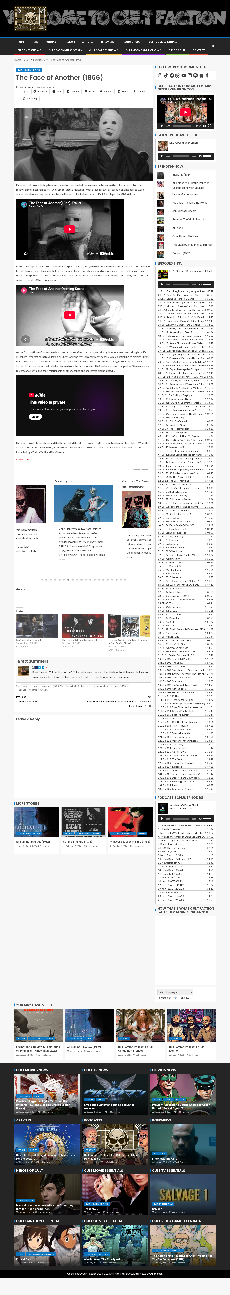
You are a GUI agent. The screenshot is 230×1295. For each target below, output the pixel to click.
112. (181, 703)
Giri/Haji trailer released (28, 639)
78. (169, 577)
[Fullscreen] (209, 126)
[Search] (213, 46)
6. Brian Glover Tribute (170, 844)
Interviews (107, 42)
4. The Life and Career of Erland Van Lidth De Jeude (182, 836)
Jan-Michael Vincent (184, 211)
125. (172, 751)
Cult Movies (35, 1039)
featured (26, 686)
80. (179, 584)
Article (68, 833)
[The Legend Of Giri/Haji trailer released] (83, 626)
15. (181, 343)
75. (169, 566)
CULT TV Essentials (29, 50)
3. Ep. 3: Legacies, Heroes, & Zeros (176, 298)
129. (170, 766)
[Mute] (204, 126)
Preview (38, 1103)
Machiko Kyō (72, 686)
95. (175, 640)
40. (179, 436)
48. (176, 465)
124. (172, 748)
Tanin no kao (101, 686)
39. (172, 432)
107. (177, 684)
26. (182, 384)
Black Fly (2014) (181, 174)
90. (166, 621)
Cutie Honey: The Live (185, 236)
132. (179, 777)
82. (170, 592)
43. (172, 447)
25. (179, 380)
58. (182, 502)
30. (174, 399)
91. (166, 625)
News (35, 42)
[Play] (161, 126)
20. (171, 896)
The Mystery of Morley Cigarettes (192, 244)
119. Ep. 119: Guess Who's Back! (175, 729)
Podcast (52, 42)
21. (171, 899)
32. (182, 406)
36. (173, 421)
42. (182, 443)
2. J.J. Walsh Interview (169, 829)
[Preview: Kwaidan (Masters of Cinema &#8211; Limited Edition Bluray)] (129, 626)
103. (182, 670)
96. (171, 644)
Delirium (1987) (181, 253)
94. (168, 636)
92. (182, 629)
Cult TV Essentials (163, 1204)
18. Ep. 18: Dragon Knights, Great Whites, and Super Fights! (182, 354)
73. (169, 558)
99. (176, 655)
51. (178, 476)
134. (169, 785)
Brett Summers (26, 87)
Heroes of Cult (131, 42)
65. (174, 528)
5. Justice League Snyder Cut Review (177, 840)
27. (180, 387)
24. (182, 376)
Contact (199, 50)
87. (168, 610)
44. (178, 451)
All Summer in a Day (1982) (33, 841)
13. (179, 335)
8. (167, 851)
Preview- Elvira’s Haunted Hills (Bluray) (40, 1108)
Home (20, 42)
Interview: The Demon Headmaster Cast (177, 1158)
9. (170, 855)
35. (171, 417)
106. (170, 681)
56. (173, 495)
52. (174, 480)
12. (170, 866)
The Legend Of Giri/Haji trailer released (82, 639)
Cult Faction (141, 1055)
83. (173, 595)
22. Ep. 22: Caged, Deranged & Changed (179, 369)
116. (170, 718)
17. (182, 350)
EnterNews (139, 1273)
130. (178, 770)
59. (178, 506)
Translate (183, 997)
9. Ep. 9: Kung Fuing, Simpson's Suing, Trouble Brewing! (182, 321)
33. (177, 410)
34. (180, 413)
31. (180, 402)
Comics (157, 1103)
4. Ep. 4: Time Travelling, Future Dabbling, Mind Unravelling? (182, 302)
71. (170, 551)
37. (172, 425)
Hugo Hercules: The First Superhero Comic (43, 1158)
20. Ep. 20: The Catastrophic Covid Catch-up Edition (182, 361)
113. (180, 707)
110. (169, 696)
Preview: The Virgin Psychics (189, 219)
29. (175, 395)
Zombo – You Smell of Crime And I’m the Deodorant (81, 484)
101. (170, 662)
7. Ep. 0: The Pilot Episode (171, 847)
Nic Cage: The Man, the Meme (189, 202)
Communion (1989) (27, 699)
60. (173, 510)
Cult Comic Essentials (104, 50)
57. (175, 499)
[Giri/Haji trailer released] (37, 626)
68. (168, 540)
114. (176, 710)
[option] (47, 1094)
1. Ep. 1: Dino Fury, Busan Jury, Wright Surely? (182, 291)
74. (171, 562)
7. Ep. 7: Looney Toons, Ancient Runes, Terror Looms (182, 313)
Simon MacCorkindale (185, 194)
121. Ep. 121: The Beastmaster (174, 736)
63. (174, 521)
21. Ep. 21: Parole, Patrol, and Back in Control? (182, 365)
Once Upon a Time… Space (35, 1259)
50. (178, 473)
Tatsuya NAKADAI (119, 686)
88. (169, 614)
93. (168, 632)
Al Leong (177, 228)
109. (177, 692)
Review (142, 833)
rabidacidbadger (44, 1055)
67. (170, 536)
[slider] (207, 156)
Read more (133, 556)
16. (182, 347)
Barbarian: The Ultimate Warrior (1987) (176, 1259)
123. (170, 744)
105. (174, 677)
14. (182, 339)
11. (170, 862)
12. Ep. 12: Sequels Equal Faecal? (175, 332)
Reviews (70, 42)
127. (170, 759)
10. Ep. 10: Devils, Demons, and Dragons (179, 324)
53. (175, 484)
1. (182, 825)
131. (179, 774)
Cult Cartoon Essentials (65, 50)
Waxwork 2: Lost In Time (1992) (130, 841)
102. (171, 666)
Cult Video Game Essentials (144, 50)
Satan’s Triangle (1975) (77, 841)
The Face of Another (27, 689)
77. (168, 573)
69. (168, 543)
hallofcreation (137, 846)
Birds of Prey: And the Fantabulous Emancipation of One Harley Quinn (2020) (119, 701)
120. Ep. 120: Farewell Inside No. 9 (176, 733)
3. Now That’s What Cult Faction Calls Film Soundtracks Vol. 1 (182, 832)
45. (180, 454)
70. (171, 547)
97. (173, 647)
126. (177, 755)
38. (173, 428)
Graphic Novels (173, 1103)
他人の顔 (43, 689)
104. (182, 673)
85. (166, 603)
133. (176, 781)
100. (173, 658)
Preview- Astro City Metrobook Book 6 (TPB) (181, 1108)
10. (175, 858)
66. (172, 532)
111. (176, 699)
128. (176, 762)
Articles (87, 42)
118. (173, 725)
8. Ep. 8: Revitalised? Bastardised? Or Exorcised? (182, 317)
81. (171, 588)
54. (180, 488)
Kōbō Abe (59, 686)
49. (182, 469)
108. (172, 688)
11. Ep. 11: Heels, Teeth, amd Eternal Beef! (180, 328)
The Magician (160, 1209)
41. (182, 439)
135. (175, 788)
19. (182, 358)
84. (176, 599)
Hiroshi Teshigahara (42, 686)
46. (181, 458)
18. (171, 888)
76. (170, 569)
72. (182, 554)
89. (170, 618)
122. (178, 740)
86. (170, 606)
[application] (185, 112)
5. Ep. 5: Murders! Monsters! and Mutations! (181, 306)
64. (176, 525)
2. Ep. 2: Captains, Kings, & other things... (179, 295)
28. (182, 391)
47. (182, 462)
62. (169, 517)
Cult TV (99, 1100)
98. (177, 651)
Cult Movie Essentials (163, 42)
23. (182, 373)
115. (173, 714)
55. (172, 491)
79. (179, 580)
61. (176, 514)
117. (179, 722)
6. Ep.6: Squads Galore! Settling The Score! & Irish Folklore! (182, 309)
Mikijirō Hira (87, 686)
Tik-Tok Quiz (177, 50)
